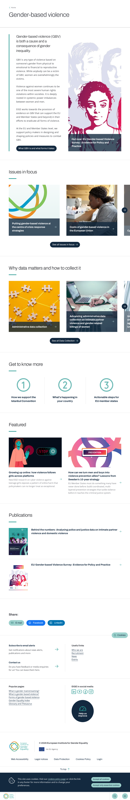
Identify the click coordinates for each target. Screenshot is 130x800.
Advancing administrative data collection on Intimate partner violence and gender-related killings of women (87, 321)
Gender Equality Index (19, 700)
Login (99, 759)
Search (115, 796)
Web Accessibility (19, 759)
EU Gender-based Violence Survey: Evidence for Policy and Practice (70, 564)
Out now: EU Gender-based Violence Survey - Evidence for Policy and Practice (93, 142)
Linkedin (74, 691)
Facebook (85, 691)
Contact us (14, 662)
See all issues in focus (63, 244)
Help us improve (82, 714)
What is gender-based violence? (24, 694)
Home (13, 8)
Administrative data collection (29, 326)
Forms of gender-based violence (24, 697)
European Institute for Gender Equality (8, 796)
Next (124, 210)
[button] (16, 623)
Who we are (77, 650)
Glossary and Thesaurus (20, 703)
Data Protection (62, 759)
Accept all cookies (101, 779)
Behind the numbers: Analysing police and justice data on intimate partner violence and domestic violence (74, 531)
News (74, 656)
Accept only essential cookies (106, 785)
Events (75, 659)
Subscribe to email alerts (22, 645)
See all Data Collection (63, 340)
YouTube (79, 691)
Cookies (121, 635)
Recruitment (78, 653)
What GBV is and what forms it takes (36, 148)
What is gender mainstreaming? (24, 691)
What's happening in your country (65, 399)
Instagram (91, 691)
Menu (125, 796)
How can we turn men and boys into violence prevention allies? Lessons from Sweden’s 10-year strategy (92, 476)
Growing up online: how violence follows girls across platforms (32, 474)
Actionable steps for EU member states (106, 399)
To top (63, 769)
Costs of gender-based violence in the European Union (89, 229)
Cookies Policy (83, 759)
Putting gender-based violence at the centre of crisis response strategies (31, 227)
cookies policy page (57, 779)
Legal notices (41, 759)
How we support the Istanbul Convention (23, 399)
